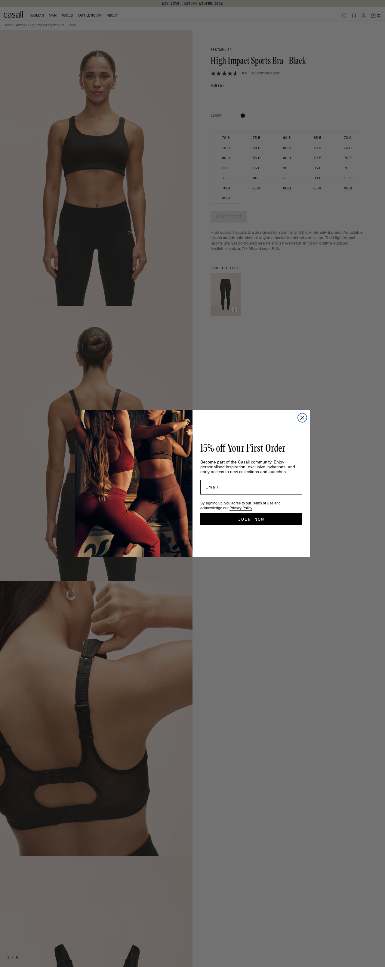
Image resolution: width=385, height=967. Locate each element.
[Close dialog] (302, 417)
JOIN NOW (251, 519)
